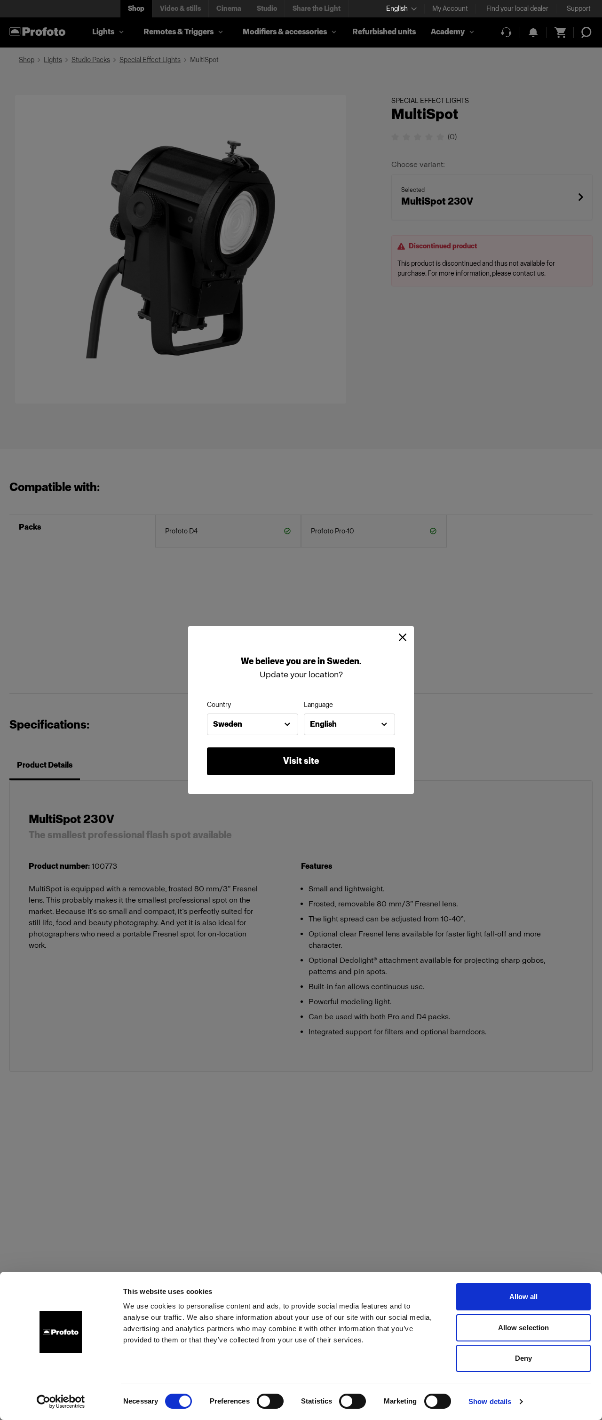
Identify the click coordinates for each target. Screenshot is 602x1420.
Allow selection (523, 1328)
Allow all (523, 1297)
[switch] (270, 1401)
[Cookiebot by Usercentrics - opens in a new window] (61, 1402)
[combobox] (252, 724)
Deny (523, 1358)
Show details (489, 1401)
